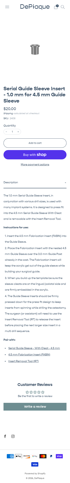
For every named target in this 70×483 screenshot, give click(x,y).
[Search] (63, 7)
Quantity (10, 125)
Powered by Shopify (35, 473)
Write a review (35, 406)
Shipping (8, 113)
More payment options (35, 164)
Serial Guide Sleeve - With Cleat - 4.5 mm (34, 348)
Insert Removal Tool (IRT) (23, 361)
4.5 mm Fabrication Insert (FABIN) (29, 354)
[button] (35, 182)
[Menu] (7, 7)
